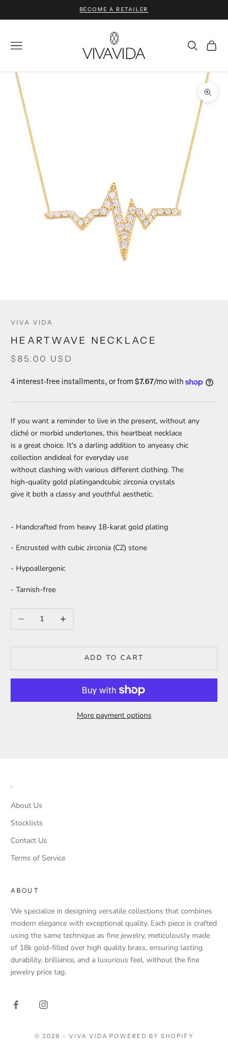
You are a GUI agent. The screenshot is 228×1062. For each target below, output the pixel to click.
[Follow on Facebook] (16, 1004)
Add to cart (114, 658)
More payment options (114, 715)
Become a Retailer (114, 9)
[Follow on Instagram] (43, 1004)
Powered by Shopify (151, 1036)
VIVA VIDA (32, 322)
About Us (26, 805)
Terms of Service (38, 858)
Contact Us (29, 840)
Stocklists (27, 823)
